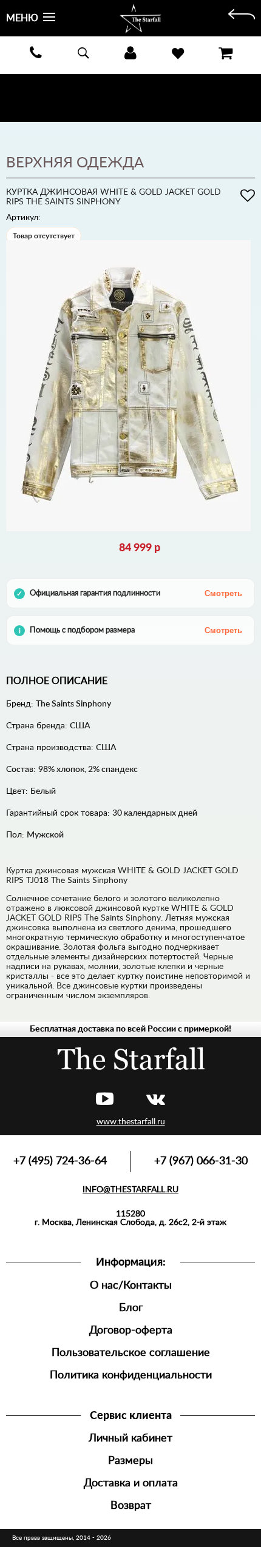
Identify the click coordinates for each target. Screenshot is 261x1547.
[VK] (155, 1100)
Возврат (130, 1505)
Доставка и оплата (131, 1483)
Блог (131, 1308)
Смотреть (223, 593)
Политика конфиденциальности (131, 1375)
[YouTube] (105, 1100)
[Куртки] (241, 18)
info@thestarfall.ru (130, 1190)
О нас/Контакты (131, 1285)
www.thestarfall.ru (131, 1122)
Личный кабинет (130, 1438)
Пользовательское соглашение (131, 1352)
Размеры (130, 1460)
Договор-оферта (130, 1330)
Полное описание (56, 681)
